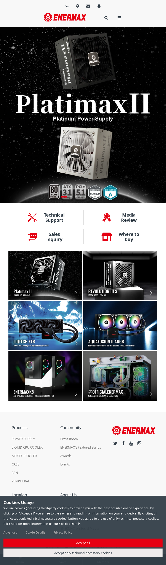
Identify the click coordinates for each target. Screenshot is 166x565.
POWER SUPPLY (23, 439)
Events (65, 464)
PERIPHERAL (21, 481)
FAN (15, 472)
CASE (15, 464)
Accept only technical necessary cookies (83, 553)
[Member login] (99, 5)
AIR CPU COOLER (24, 456)
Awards (65, 456)
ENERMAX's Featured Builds (80, 447)
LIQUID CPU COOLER (27, 447)
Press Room (69, 439)
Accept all (83, 543)
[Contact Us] (88, 5)
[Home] (65, 17)
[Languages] (67, 5)
